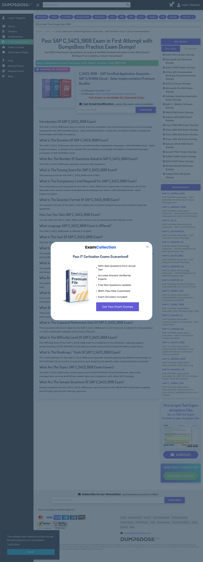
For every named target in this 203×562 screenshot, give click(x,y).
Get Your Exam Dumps (117, 306)
